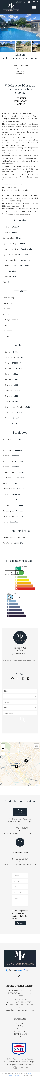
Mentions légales (12, 1061)
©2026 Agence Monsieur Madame (20, 1059)
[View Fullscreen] (3, 753)
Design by (23, 1067)
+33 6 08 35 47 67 (21, 654)
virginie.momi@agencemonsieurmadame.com (20, 660)
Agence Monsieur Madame (20, 985)
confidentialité (31, 1073)
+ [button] (3, 745)
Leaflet (37, 785)
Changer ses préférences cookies (21, 1064)
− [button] (3, 748)
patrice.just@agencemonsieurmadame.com (20, 833)
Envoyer (20, 923)
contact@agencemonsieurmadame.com (20, 1010)
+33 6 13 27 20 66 (26, 1002)
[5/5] (10, 970)
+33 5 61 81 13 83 (21, 828)
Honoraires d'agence (28, 1061)
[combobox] (20, 691)
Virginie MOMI (20, 648)
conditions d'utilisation (14, 1075)
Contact (20, 103)
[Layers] (36, 746)
